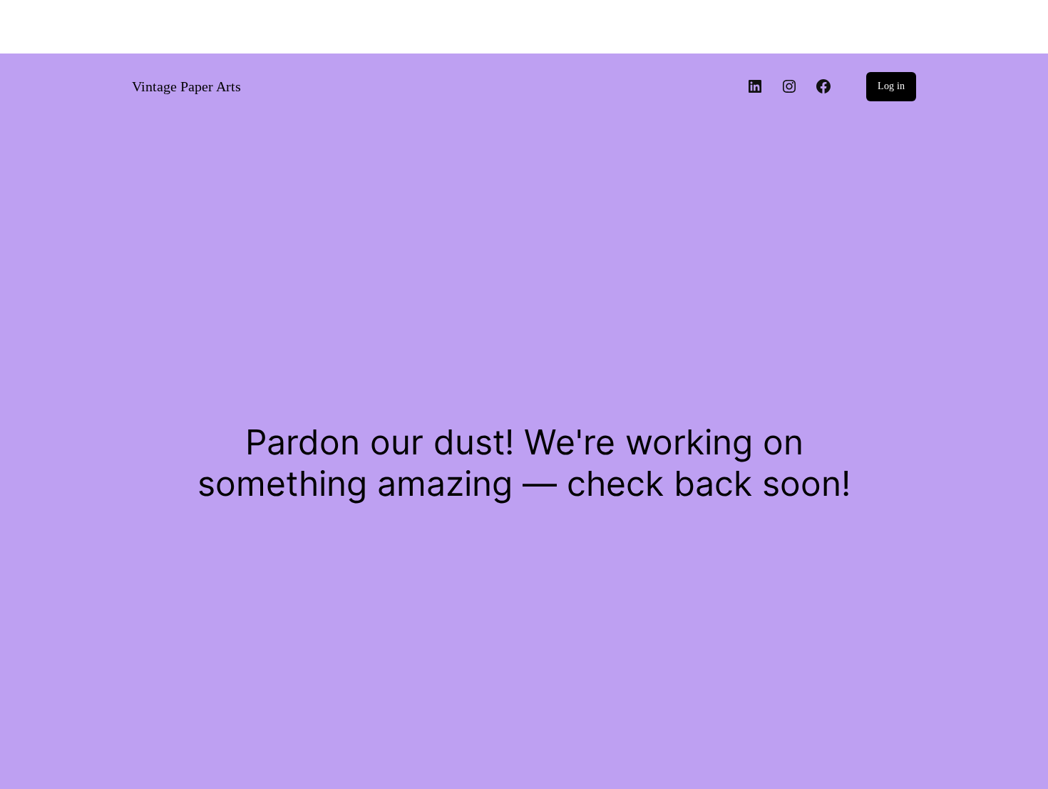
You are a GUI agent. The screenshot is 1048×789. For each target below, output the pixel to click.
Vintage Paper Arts (186, 86)
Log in (891, 86)
